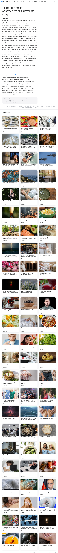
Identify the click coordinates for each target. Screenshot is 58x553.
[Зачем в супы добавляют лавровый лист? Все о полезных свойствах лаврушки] (29, 450)
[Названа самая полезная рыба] (10, 124)
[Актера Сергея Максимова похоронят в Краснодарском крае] (10, 287)
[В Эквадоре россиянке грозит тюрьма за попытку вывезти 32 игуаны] (29, 487)
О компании (5, 552)
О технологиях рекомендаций (49, 552)
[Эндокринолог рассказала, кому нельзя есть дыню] (10, 323)
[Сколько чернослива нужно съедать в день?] (29, 305)
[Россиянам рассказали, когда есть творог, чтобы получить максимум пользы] (10, 142)
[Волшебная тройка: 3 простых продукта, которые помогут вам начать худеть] (47, 323)
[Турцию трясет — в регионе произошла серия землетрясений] (29, 523)
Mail (1, 552)
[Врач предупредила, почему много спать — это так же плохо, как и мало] (29, 323)
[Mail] (1, 1)
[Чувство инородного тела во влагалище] (47, 269)
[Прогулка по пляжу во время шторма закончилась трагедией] (10, 251)
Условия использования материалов (31, 552)
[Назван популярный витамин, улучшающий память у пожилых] (10, 233)
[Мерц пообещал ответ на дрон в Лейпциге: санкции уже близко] (47, 487)
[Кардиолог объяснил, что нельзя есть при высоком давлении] (47, 142)
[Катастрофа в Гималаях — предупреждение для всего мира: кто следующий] (29, 142)
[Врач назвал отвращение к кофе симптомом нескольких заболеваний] (10, 342)
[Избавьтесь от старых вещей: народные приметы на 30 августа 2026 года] (29, 251)
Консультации (4, 4)
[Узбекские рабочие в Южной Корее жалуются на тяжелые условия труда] (10, 432)
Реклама (9, 552)
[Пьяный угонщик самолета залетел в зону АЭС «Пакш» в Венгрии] (47, 160)
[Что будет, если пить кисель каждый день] (47, 287)
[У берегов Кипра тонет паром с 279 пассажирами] (29, 178)
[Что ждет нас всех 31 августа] (10, 414)
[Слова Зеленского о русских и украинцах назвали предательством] (47, 305)
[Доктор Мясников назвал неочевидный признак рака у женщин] (10, 450)
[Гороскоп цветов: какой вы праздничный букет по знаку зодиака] (29, 342)
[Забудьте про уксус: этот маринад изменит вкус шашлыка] (29, 215)
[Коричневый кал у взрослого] (47, 251)
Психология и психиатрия (13, 4)
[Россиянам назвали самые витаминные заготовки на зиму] (47, 360)
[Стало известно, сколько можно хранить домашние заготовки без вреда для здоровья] (47, 469)
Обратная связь (40, 552)
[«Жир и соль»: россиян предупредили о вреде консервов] (47, 196)
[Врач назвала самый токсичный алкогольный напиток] (10, 215)
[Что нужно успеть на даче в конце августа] (10, 523)
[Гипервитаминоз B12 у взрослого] (29, 541)
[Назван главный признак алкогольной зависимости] (10, 305)
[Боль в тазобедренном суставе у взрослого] (47, 378)
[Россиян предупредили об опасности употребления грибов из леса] (29, 432)
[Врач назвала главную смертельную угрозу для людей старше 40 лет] (29, 233)
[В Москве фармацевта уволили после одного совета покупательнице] (29, 360)
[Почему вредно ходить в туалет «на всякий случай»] (10, 360)
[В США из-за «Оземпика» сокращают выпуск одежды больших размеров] (10, 396)
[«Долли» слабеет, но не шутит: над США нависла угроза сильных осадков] (10, 487)
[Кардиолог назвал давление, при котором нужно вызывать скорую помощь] (29, 160)
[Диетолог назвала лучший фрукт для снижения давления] (47, 342)
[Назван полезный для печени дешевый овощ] (29, 124)
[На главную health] (6, 1)
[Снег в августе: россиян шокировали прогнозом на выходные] (29, 287)
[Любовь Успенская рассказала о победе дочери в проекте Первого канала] (47, 450)
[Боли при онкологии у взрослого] (10, 469)
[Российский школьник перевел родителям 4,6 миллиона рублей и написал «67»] (47, 178)
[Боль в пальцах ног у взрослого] (47, 414)
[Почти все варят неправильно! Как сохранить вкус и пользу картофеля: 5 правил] (47, 215)
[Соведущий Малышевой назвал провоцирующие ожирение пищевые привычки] (47, 432)
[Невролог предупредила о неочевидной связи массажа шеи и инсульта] (10, 505)
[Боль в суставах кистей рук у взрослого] (29, 378)
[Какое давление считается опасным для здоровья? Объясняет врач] (47, 124)
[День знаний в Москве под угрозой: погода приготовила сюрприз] (10, 196)
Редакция (22, 552)
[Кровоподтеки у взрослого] (47, 541)
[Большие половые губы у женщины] (29, 196)
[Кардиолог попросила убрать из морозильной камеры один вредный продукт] (10, 160)
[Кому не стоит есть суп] (10, 541)
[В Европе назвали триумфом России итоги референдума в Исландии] (29, 396)
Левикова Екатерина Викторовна (15, 74)
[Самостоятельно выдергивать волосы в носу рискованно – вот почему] (29, 505)
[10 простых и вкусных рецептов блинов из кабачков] (10, 378)
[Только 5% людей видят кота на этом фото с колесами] (10, 178)
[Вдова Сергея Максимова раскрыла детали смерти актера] (47, 523)
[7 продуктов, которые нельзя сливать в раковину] (47, 233)
